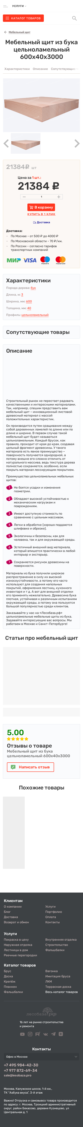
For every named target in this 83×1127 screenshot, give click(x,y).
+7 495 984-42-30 (21, 1065)
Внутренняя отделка (61, 939)
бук (33, 288)
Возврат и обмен (16, 922)
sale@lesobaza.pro (17, 1075)
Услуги (50, 906)
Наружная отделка (18, 945)
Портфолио (53, 912)
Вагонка (51, 971)
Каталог (26, 18)
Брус (7, 971)
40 (29, 308)
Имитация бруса (57, 976)
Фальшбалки (54, 950)
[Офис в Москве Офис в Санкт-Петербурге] (41, 1058)
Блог (7, 912)
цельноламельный (35, 315)
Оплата (50, 917)
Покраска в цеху (16, 939)
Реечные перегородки (20, 955)
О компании (13, 906)
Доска (8, 976)
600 (29, 301)
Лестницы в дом (16, 950)
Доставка (43, 222)
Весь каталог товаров (61, 992)
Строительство (56, 945)
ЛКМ (48, 981)
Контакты (52, 922)
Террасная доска (58, 987)
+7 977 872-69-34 (20, 1070)
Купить (41, 214)
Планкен (10, 987)
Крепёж (9, 981)
